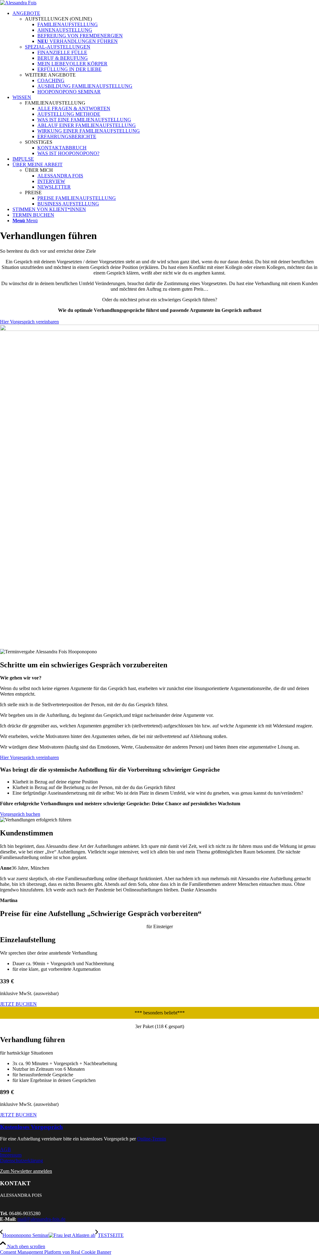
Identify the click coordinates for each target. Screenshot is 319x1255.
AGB (5, 1149)
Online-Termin (151, 1138)
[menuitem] (165, 53)
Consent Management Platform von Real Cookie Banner (55, 1252)
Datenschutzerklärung (21, 1160)
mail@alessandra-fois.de (41, 1219)
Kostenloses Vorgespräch (31, 1127)
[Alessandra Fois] (18, 2)
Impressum (10, 1155)
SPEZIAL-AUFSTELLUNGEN (57, 46)
